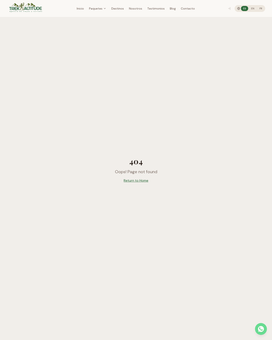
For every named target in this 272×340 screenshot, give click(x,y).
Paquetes (95, 8)
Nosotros (135, 8)
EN (252, 8)
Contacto (188, 8)
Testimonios (156, 8)
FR (260, 8)
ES (244, 8)
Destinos (117, 8)
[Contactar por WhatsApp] (261, 329)
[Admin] (229, 8)
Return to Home (136, 180)
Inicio (80, 8)
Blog (173, 8)
